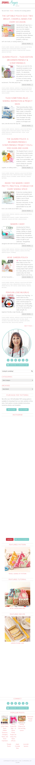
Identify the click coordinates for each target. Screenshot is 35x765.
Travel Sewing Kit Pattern (17, 573)
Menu (17, 5)
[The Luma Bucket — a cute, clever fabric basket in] (17, 506)
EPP (12, 285)
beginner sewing (15, 48)
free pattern (25, 130)
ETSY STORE (23, 409)
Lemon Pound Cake (17, 643)
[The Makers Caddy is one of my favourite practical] (17, 487)
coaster (12, 319)
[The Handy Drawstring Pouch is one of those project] (17, 428)
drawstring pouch (19, 284)
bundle (23, 48)
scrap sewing (11, 91)
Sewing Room (6, 215)
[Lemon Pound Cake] (17, 629)
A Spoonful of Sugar (9, 7)
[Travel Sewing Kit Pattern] (17, 559)
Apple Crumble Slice (17, 746)
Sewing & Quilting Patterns (23, 47)
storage (13, 252)
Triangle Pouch (9, 745)
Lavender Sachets (26, 745)
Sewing (12, 47)
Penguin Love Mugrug (17, 292)
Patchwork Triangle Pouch (30, 718)
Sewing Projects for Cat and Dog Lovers (21, 727)
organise (4, 219)
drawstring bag (7, 50)
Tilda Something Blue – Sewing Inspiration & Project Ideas (17, 101)
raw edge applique (13, 320)
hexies (15, 285)
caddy (17, 217)
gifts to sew (20, 319)
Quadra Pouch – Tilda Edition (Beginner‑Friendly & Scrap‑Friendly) (17, 60)
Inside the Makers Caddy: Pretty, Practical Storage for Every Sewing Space (17, 186)
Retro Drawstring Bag (17, 608)
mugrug (4, 320)
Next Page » (28, 326)
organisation (24, 217)
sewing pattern (6, 52)
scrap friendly (6, 132)
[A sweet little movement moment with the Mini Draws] (17, 526)
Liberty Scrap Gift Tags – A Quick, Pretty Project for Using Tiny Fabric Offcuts (13, 732)
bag (11, 174)
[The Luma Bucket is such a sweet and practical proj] (17, 448)
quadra (13, 176)
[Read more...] (27, 43)
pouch (15, 50)
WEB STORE (11, 409)
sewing (28, 50)
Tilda (27, 91)
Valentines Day (6, 322)
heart (26, 319)
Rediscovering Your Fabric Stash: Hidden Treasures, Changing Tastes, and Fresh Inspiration (4, 732)
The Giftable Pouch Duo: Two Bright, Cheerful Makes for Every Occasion (17, 19)
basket (12, 217)
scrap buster (21, 50)
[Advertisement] (17, 666)
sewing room (22, 219)
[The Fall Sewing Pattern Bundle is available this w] (17, 467)
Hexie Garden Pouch (17, 257)
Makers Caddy (18, 224)
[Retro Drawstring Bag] (17, 594)
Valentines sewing (17, 322)
